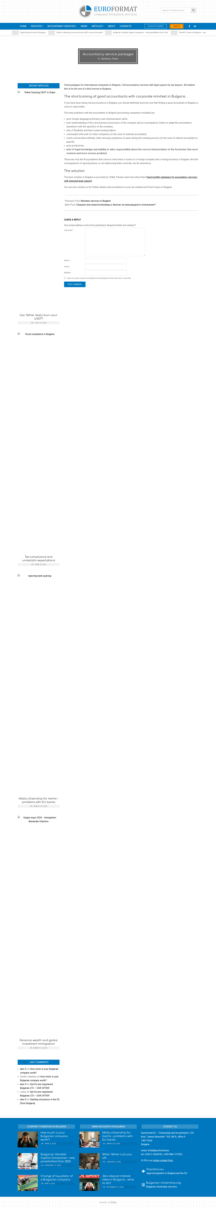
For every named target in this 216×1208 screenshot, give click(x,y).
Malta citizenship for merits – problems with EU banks (38, 800)
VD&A (113, 1202)
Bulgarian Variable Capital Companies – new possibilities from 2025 (125, 33)
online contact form (163, 1160)
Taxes (115, 58)
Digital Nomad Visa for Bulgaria (17, 33)
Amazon (176, 26)
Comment (68, 230)
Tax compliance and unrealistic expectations (38, 558)
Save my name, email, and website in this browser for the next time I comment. (99, 278)
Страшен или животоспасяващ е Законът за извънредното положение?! (116, 204)
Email (67, 267)
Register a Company (155, 26)
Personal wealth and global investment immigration (39, 1042)
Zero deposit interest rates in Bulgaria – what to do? (118, 1180)
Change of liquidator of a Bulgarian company (57, 1178)
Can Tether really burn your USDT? (38, 317)
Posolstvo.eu (155, 1169)
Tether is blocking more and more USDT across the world (64, 33)
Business (106, 58)
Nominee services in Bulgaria (96, 201)
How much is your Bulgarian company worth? (54, 1136)
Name (67, 260)
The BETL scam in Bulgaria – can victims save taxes (184, 33)
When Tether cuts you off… (117, 1156)
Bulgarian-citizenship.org (163, 1182)
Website (67, 273)
